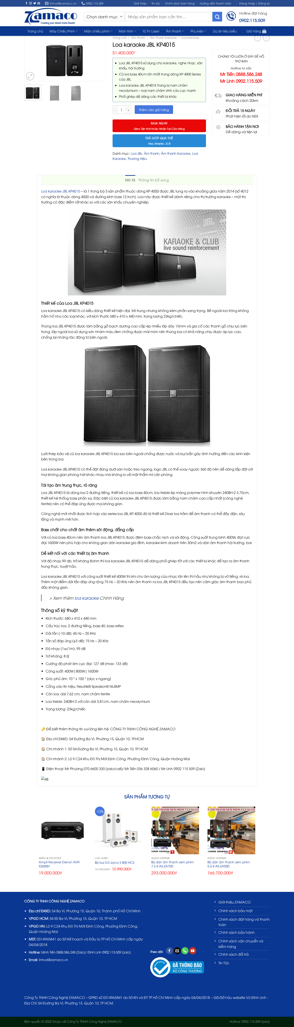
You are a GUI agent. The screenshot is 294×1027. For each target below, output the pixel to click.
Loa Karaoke (190, 37)
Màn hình (126, 31)
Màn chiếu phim (97, 31)
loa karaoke (86, 598)
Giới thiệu (140, 3)
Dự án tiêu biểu (225, 31)
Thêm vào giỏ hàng (154, 109)
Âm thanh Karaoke (163, 37)
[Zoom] (30, 76)
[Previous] (30, 58)
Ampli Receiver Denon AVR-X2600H (59, 864)
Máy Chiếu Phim (62, 31)
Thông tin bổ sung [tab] (153, 179)
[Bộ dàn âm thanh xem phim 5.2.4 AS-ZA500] (231, 830)
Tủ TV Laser (151, 31)
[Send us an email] (38, 3)
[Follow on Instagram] (30, 3)
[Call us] (185, 950)
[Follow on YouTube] (192, 950)
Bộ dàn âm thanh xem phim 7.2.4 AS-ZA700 (172, 864)
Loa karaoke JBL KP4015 (60, 191)
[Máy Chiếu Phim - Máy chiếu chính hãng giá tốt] (50, 16)
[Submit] (217, 16)
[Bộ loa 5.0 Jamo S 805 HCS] (119, 830)
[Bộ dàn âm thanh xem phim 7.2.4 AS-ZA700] (175, 830)
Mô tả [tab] (130, 179)
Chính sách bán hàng (180, 3)
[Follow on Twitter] (34, 3)
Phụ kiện (197, 31)
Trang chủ (120, 37)
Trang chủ (35, 31)
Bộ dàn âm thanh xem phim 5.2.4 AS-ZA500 (228, 864)
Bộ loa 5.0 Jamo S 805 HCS (114, 862)
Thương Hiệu (137, 158)
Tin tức (156, 3)
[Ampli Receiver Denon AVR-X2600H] (63, 830)
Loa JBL (136, 153)
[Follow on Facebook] (26, 3)
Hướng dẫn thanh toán (215, 3)
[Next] (100, 58)
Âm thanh (173, 31)
